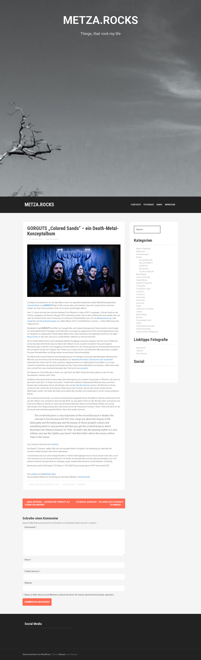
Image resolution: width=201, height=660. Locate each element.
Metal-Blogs (141, 314)
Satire (139, 323)
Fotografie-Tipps (143, 289)
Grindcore (140, 294)
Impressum (170, 205)
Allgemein (140, 251)
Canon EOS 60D (143, 277)
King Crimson (33, 337)
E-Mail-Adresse (32, 571)
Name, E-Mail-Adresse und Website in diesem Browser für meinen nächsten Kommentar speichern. (69, 595)
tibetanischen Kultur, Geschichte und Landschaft (92, 359)
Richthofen (144, 269)
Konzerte (140, 303)
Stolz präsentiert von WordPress (36, 654)
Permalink (81, 484)
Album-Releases (143, 248)
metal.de (31, 321)
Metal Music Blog (49, 474)
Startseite (136, 205)
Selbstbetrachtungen (145, 326)
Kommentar (31, 527)
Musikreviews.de (104, 318)
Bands (159, 205)
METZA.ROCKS (39, 204)
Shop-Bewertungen (48, 321)
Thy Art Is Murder (146, 271)
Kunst (138, 306)
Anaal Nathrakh (145, 260)
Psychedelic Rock (143, 320)
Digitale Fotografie (144, 283)
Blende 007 (141, 348)
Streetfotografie (143, 329)
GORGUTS (49, 484)
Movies (139, 317)
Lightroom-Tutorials (144, 309)
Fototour (140, 291)
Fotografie (149, 205)
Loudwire (83, 368)
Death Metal (39, 484)
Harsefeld (140, 297)
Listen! (56, 484)
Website (28, 583)
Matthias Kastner (52, 239)
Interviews (140, 300)
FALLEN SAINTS (146, 263)
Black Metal (141, 274)
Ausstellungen (142, 254)
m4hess (139, 351)
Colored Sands (84, 477)
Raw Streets (141, 353)
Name (28, 560)
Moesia (62, 654)
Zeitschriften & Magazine (147, 332)
